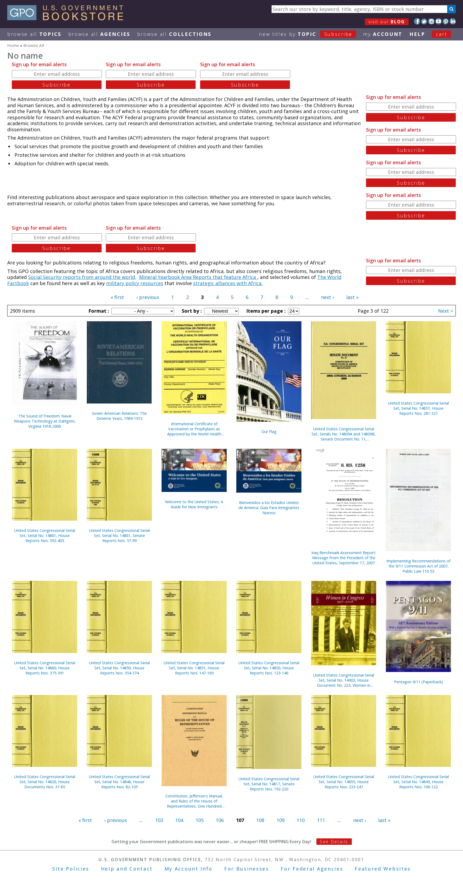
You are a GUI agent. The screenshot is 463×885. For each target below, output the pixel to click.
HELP (417, 34)
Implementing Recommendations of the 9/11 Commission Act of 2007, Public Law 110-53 (418, 566)
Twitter (424, 21)
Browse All (34, 34)
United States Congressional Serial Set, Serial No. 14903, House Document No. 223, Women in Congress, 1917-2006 (343, 680)
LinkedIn (453, 21)
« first (117, 297)
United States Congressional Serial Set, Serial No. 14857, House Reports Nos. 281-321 (418, 408)
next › (327, 297)
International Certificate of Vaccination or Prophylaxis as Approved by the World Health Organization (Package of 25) (194, 428)
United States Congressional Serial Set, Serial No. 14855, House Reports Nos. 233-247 (343, 781)
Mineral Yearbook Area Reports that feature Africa (198, 277)
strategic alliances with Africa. (228, 283)
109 (281, 820)
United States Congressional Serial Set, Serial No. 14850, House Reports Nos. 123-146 (268, 667)
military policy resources (134, 283)
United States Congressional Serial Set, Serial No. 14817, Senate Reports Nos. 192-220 (268, 783)
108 (260, 820)
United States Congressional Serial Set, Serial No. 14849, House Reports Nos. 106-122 (418, 781)
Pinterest (446, 21)
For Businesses (246, 868)
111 (321, 820)
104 (179, 820)
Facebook (417, 21)
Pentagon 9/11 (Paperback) (418, 681)
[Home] (67, 18)
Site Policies (70, 868)
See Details (334, 842)
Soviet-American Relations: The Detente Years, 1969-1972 (119, 416)
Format (98, 311)
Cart (441, 34)
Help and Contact (127, 868)
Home (13, 45)
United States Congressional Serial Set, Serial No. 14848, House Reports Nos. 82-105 (119, 781)
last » (352, 297)
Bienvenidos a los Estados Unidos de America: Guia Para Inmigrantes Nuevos (268, 507)
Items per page (265, 311)
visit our (386, 22)
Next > (445, 311)
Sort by (191, 311)
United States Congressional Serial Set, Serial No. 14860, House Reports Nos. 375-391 (44, 667)
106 (220, 820)
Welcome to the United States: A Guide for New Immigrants (194, 504)
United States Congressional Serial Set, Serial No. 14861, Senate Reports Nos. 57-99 (119, 535)
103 (159, 820)
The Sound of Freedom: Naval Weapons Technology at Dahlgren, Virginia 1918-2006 (45, 421)
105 (200, 820)
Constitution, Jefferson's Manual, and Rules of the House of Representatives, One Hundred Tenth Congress (194, 801)
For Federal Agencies (312, 868)
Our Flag (269, 431)
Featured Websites (383, 868)
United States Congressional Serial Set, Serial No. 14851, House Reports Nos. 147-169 (194, 667)
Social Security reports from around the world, (82, 277)
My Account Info (189, 868)
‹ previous (147, 297)
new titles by (305, 34)
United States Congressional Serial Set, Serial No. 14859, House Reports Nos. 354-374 (119, 667)
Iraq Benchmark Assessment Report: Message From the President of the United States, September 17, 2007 (343, 557)
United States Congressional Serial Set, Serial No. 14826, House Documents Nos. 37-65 (44, 781)
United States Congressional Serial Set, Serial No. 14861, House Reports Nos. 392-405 (44, 535)
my (382, 34)
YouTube (438, 21)
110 (301, 820)
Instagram (431, 21)
